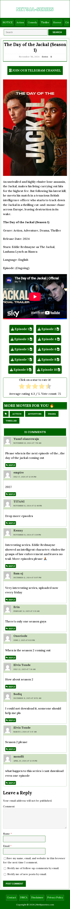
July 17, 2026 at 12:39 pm (24, 477)
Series (45, 56)
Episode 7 (22, 360)
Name (7, 833)
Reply (12, 465)
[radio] (22, 386)
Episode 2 (48, 329)
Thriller (45, 22)
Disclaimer (37, 897)
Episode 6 (49, 349)
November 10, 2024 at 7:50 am (27, 443)
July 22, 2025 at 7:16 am (24, 669)
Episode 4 (49, 339)
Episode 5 (22, 349)
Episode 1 (22, 329)
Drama (52, 413)
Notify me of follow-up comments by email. (33, 868)
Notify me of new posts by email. (26, 874)
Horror (57, 22)
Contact (11, 897)
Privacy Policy (55, 897)
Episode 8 (48, 360)
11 (51, 56)
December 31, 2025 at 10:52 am (27, 698)
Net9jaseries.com (45, 904)
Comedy (32, 22)
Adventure (34, 413)
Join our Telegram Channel (36, 70)
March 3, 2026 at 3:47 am (25, 732)
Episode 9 (21, 370)
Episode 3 (21, 339)
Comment (9, 806)
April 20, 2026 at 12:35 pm (25, 761)
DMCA (23, 897)
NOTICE (8, 22)
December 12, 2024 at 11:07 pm (27, 577)
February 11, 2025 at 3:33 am (26, 611)
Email (6, 846)
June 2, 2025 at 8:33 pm (24, 640)
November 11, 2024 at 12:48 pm (27, 506)
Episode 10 (49, 370)
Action (20, 22)
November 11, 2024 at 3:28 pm (27, 535)
